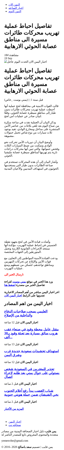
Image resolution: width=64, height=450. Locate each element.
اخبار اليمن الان (13, 295)
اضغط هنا (9, 284)
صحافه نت (15, 425)
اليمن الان (14, 4)
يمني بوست (19, 281)
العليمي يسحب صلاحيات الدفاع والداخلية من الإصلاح (25, 313)
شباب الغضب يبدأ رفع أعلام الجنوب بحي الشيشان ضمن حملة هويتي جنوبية (31, 392)
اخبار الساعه (16, 7)
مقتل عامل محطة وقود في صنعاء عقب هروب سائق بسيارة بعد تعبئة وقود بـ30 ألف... (31, 333)
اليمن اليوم (15, 11)
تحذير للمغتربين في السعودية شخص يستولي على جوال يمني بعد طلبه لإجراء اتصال (31, 373)
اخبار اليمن (15, 421)
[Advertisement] (32, 205)
